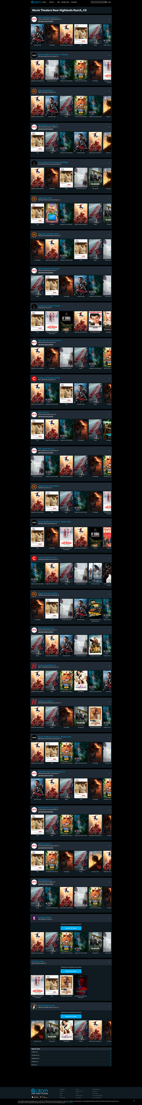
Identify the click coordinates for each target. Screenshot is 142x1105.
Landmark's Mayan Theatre (49, 306)
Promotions (78, 1097)
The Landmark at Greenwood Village (53, 162)
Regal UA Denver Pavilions (48, 486)
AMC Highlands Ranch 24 (48, 17)
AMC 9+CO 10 (43, 412)
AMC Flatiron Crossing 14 (48, 807)
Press (61, 1095)
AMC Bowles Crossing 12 (48, 125)
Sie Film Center (38, 961)
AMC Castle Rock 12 (46, 448)
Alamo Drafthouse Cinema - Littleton (53, 54)
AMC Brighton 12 (45, 880)
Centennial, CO (35, 1055)
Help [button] (58, 2)
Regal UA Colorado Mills (47, 593)
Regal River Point (45, 198)
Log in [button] (109, 2)
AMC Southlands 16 (46, 628)
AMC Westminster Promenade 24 (51, 771)
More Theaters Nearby (97, 1095)
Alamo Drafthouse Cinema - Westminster (54, 736)
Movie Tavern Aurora (46, 1005)
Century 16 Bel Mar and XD (49, 378)
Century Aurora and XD (47, 557)
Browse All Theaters (96, 1097)
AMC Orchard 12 (44, 844)
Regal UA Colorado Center (48, 234)
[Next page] (109, 34)
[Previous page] (33, 34)
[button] (109, 19)
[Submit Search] (106, 2)
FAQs (77, 1093)
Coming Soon (95, 1093)
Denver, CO (34, 1065)
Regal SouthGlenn (45, 90)
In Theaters (94, 1091)
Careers (61, 1093)
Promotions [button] (74, 2)
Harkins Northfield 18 (47, 665)
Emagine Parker (44, 917)
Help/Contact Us (79, 1091)
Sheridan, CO (35, 1061)
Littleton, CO (35, 1052)
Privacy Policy (69, 1102)
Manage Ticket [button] (65, 2)
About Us (62, 1091)
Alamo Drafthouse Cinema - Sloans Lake (54, 521)
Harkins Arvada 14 (45, 701)
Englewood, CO (35, 1058)
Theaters (51, 2)
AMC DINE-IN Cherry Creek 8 (49, 340)
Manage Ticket (79, 1095)
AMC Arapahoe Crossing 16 (49, 268)
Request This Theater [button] (71, 928)
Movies (44, 2)
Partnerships (62, 1097)
